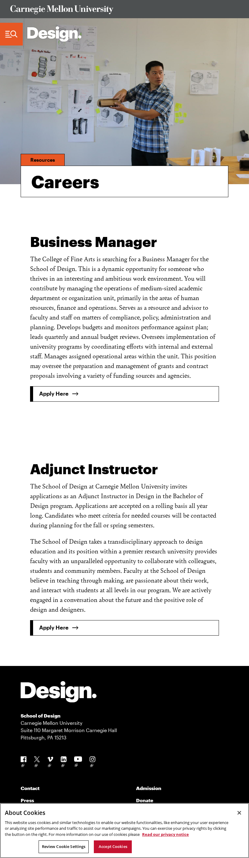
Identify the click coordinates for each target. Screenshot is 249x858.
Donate (144, 800)
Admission (148, 788)
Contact (30, 788)
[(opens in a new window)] (23, 762)
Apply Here (54, 393)
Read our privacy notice (165, 834)
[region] (124, 830)
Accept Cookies (113, 846)
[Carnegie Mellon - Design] (59, 692)
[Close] (239, 812)
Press (27, 800)
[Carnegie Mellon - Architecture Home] (54, 34)
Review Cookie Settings (64, 846)
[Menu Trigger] (11, 34)
